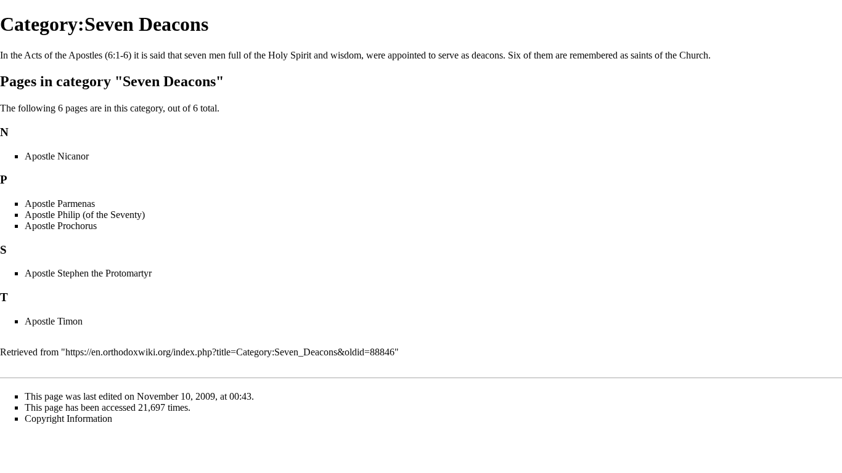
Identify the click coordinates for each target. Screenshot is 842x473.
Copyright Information (68, 418)
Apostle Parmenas (60, 203)
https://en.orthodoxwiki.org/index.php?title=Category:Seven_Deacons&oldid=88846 (229, 352)
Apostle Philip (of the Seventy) (85, 214)
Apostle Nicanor (57, 156)
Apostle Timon (54, 321)
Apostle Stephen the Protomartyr (88, 273)
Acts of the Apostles (63, 55)
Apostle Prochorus (61, 225)
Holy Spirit (289, 55)
